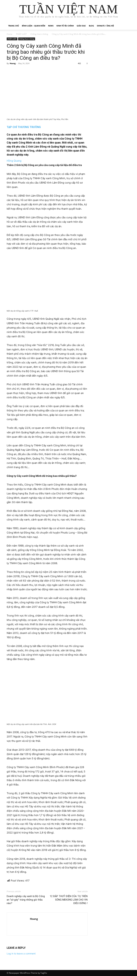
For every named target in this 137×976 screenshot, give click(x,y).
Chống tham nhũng (39, 34)
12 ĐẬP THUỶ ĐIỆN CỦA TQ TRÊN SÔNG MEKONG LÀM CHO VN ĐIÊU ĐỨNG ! (69, 900)
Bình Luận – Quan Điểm (33, 25)
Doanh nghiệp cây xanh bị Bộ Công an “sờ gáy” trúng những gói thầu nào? (26, 900)
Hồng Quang (14, 160)
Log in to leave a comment (21, 953)
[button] (126, 25)
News (50, 25)
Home (9, 34)
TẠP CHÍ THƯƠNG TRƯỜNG (24, 127)
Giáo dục (81, 25)
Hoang (13, 63)
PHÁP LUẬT (21, 34)
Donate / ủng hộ (105, 25)
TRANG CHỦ (13, 25)
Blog (91, 25)
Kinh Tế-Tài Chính (65, 25)
